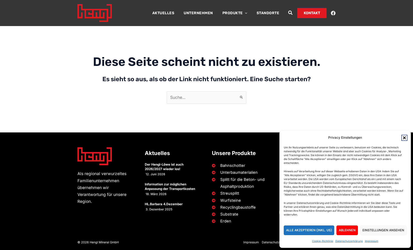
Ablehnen (347, 230)
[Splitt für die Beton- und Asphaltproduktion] (239, 183)
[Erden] (220, 221)
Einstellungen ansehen (383, 230)
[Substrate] (224, 214)
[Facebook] (333, 13)
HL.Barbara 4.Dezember (164, 204)
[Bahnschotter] (227, 165)
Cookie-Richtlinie (322, 241)
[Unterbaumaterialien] (234, 172)
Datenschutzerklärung (349, 241)
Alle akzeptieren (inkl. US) (309, 230)
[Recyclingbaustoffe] (233, 207)
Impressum (371, 241)
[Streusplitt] (224, 193)
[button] (404, 138)
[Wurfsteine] (225, 200)
